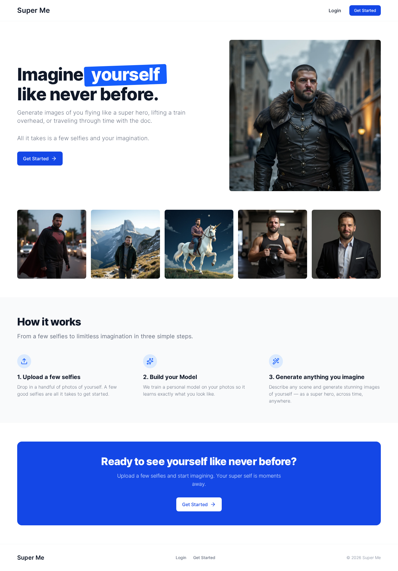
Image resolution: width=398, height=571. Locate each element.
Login (335, 10)
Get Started (365, 10)
